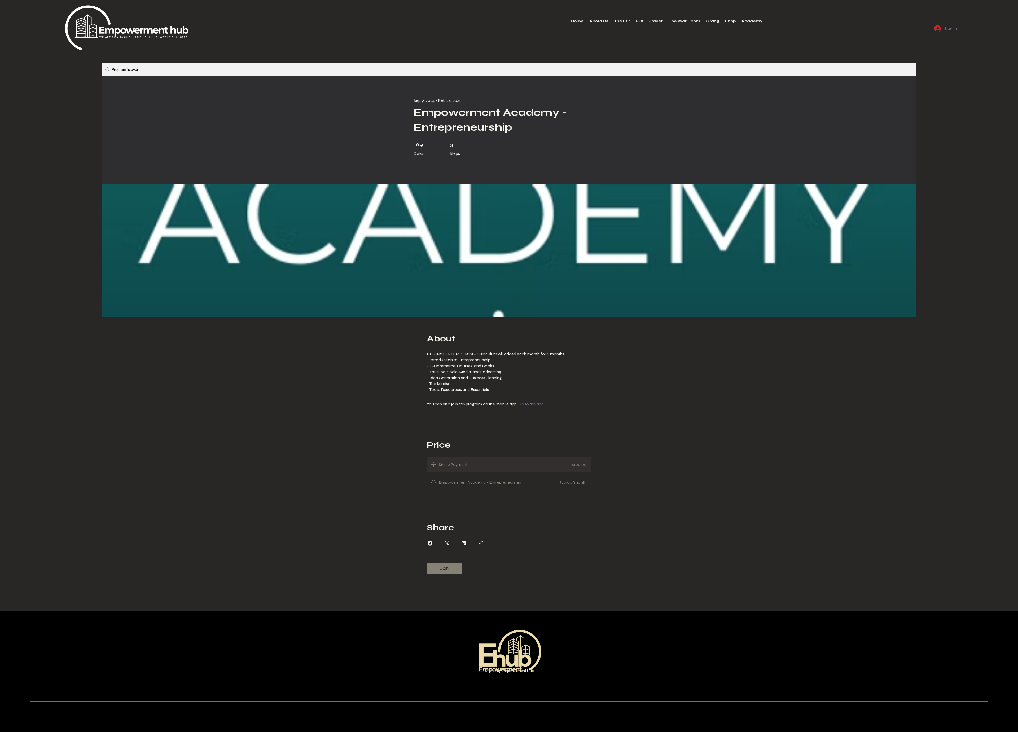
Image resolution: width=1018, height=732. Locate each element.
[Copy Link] (481, 543)
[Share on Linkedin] (464, 543)
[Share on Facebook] (430, 543)
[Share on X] (447, 543)
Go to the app (531, 404)
